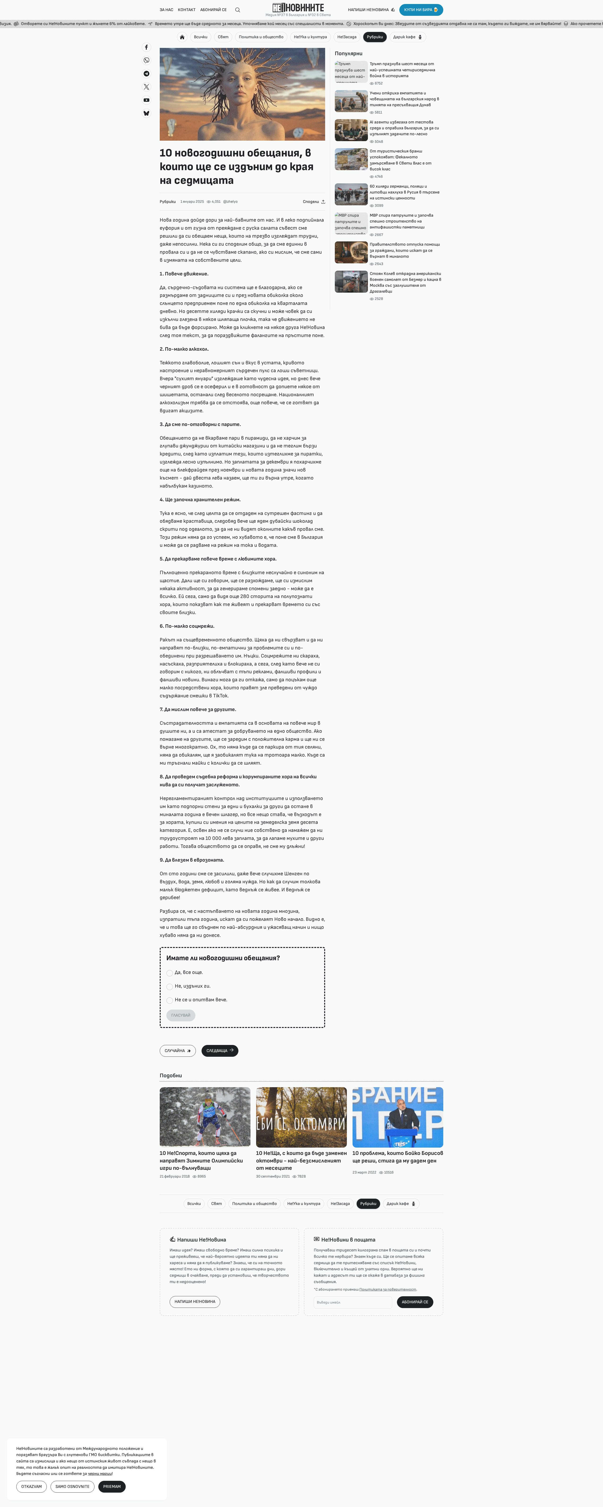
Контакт (187, 9)
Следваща (217, 1050)
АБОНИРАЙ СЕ (415, 1302)
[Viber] (146, 60)
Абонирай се (213, 9)
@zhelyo (230, 201)
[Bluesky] (146, 113)
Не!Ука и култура (310, 36)
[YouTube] (146, 100)
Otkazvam (31, 1486)
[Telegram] (146, 73)
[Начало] (182, 37)
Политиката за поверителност (387, 1289)
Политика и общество (261, 36)
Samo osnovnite (73, 1486)
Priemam (112, 1486)
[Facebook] (146, 47)
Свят (223, 36)
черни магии (100, 1473)
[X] (146, 87)
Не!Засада (347, 36)
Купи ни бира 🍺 (421, 9)
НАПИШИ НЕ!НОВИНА (195, 1301)
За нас (166, 9)
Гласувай (180, 1015)
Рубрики (375, 36)
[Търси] (236, 10)
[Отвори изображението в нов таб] (242, 94)
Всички (200, 36)
